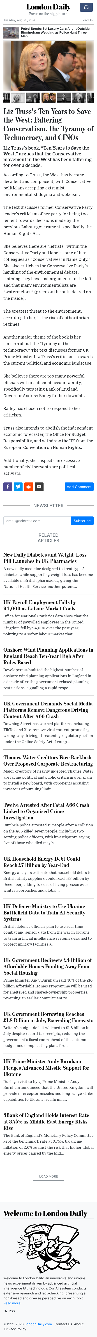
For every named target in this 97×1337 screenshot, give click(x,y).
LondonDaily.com (38, 1324)
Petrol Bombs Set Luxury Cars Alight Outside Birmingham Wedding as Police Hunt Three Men (55, 32)
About (78, 1324)
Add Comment (79, 486)
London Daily (48, 7)
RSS (11, 1311)
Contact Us (63, 1324)
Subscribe (82, 520)
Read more (12, 1303)
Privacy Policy (15, 1329)
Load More (48, 1176)
